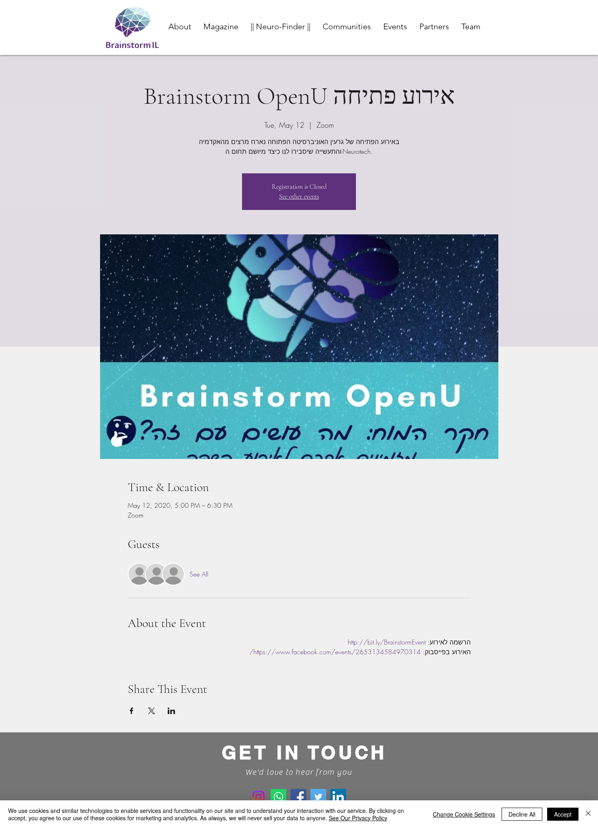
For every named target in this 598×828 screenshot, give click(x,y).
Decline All (522, 814)
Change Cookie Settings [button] (464, 814)
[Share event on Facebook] (131, 711)
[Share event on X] (151, 711)
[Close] (588, 814)
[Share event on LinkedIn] (171, 711)
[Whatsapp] (278, 797)
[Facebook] (298, 797)
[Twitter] (318, 797)
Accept (563, 814)
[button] (346, 26)
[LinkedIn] (338, 797)
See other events (299, 196)
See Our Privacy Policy (358, 818)
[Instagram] (258, 797)
